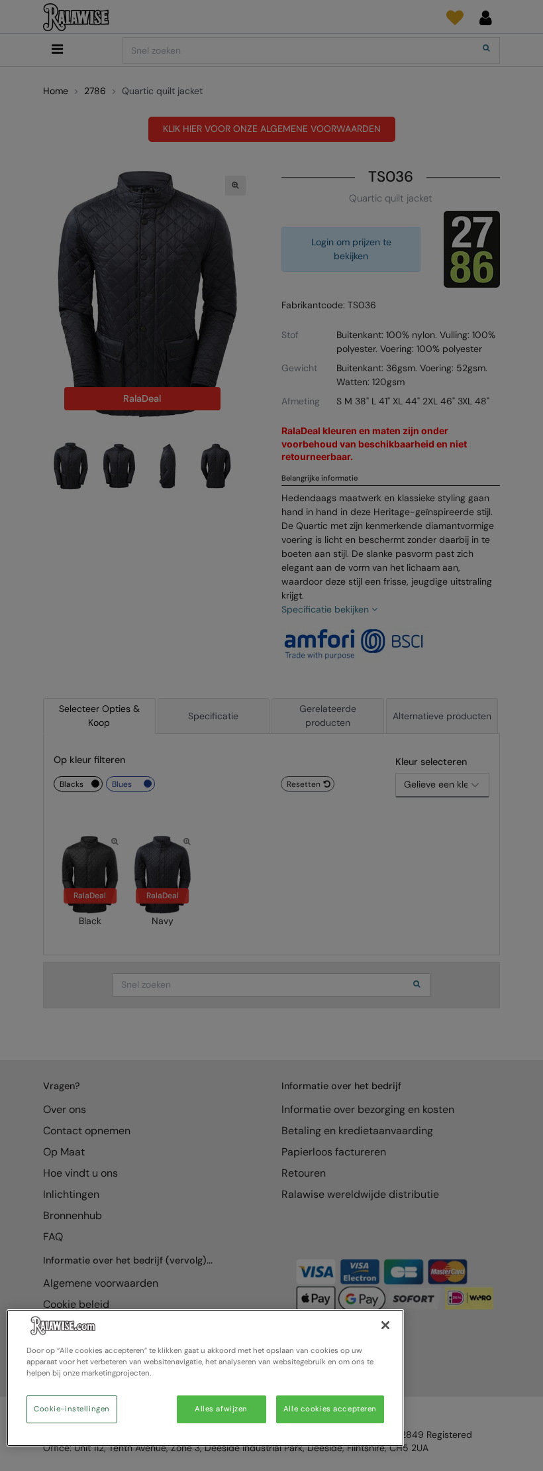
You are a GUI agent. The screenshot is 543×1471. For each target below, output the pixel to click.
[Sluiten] (385, 1325)
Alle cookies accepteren (330, 1409)
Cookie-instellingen (72, 1409)
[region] (205, 1377)
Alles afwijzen (221, 1409)
